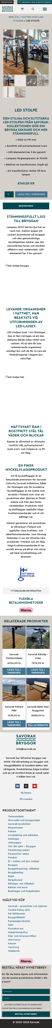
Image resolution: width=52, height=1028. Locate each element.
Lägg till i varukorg (31, 194)
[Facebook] (17, 786)
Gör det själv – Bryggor (22, 846)
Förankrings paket (18, 850)
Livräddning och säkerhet (23, 835)
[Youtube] (34, 786)
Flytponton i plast (18, 854)
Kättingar (13, 839)
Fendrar (12, 857)
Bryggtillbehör (16, 917)
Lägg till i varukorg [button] (14, 671)
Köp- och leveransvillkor (22, 936)
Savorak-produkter (19, 824)
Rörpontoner (15, 827)
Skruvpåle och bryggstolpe (24, 820)
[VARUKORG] (22, 9)
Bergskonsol (15, 880)
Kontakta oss (15, 928)
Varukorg (13, 947)
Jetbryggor (14, 842)
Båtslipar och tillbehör (21, 883)
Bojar (11, 876)
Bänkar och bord (17, 887)
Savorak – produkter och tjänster (27, 906)
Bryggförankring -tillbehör (23, 868)
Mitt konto (14, 939)
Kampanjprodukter (19, 921)
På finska (26, 793)
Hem (11, 17)
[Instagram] (26, 786)
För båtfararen (16, 913)
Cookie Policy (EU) (19, 910)
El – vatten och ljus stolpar (23, 861)
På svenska (26, 799)
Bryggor (13, 865)
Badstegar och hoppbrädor (24, 891)
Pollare (12, 831)
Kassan (12, 943)
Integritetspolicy (18, 932)
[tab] (26, 206)
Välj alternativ (38, 725)
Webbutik (14, 951)
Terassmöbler (16, 816)
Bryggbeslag (15, 872)
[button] (44, 9)
